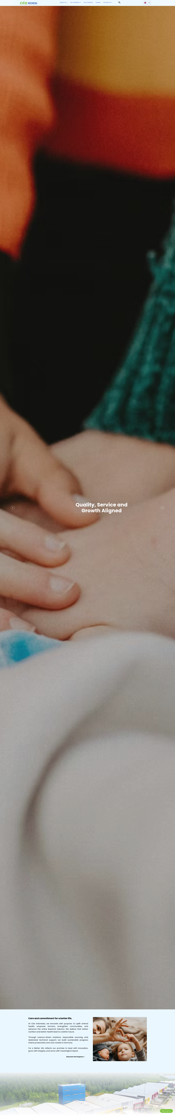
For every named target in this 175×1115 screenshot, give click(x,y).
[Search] (119, 2)
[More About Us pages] (67, 2)
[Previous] (13, 507)
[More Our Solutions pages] (80, 2)
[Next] (162, 507)
